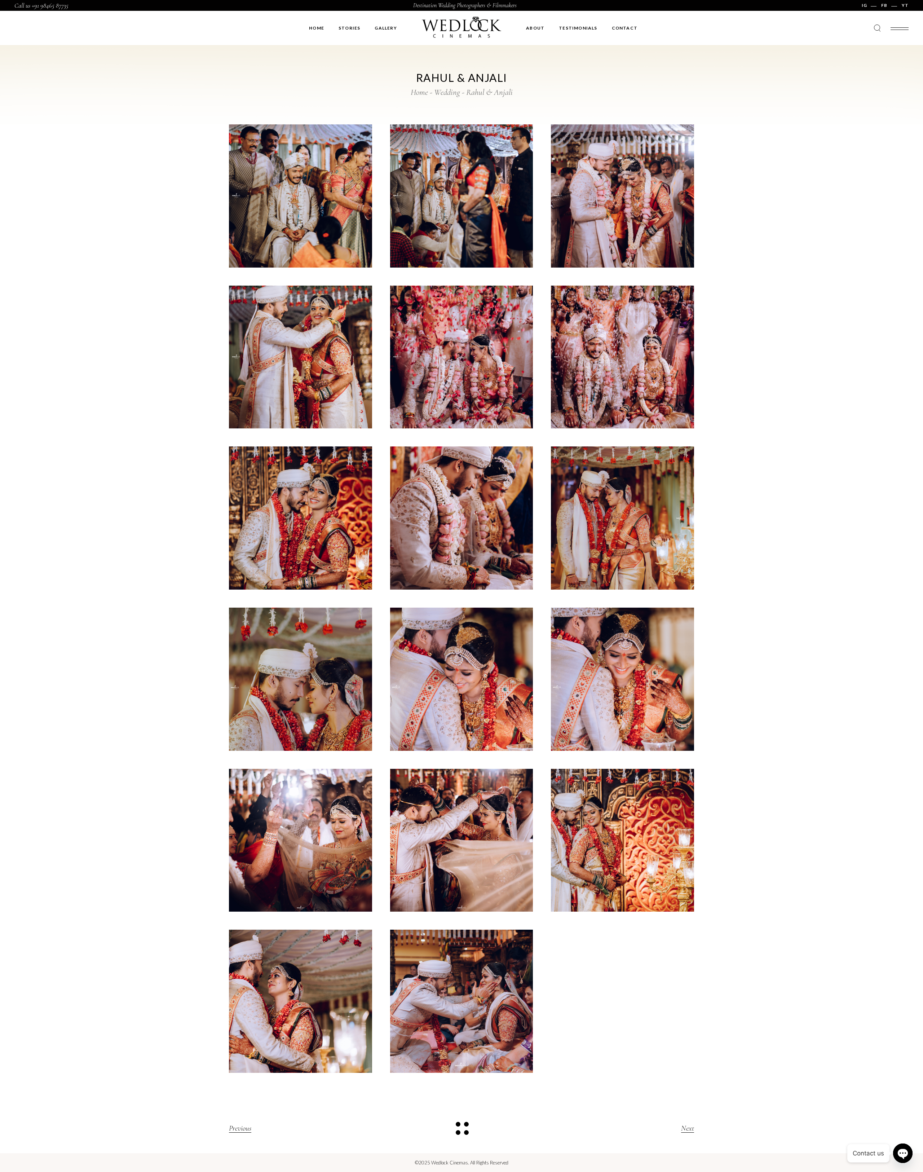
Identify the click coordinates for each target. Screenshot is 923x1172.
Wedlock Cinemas (449, 1163)
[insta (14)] (461, 840)
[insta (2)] (461, 196)
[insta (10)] (300, 679)
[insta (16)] (622, 840)
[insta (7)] (300, 518)
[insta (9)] (622, 518)
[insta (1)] (300, 196)
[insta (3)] (622, 196)
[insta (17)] (300, 1001)
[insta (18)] (461, 1001)
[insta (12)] (622, 679)
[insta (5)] (461, 357)
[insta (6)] (622, 357)
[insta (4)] (300, 357)
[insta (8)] (461, 518)
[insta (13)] (300, 840)
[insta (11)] (461, 679)
